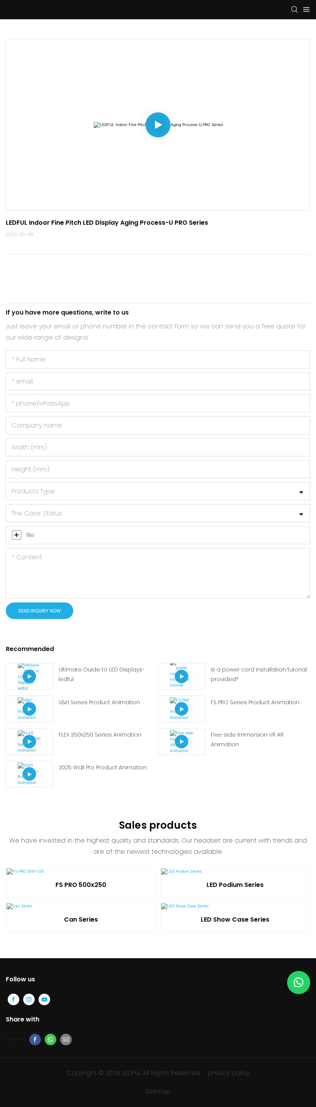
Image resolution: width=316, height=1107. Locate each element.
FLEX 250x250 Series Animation (100, 735)
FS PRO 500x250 (80, 884)
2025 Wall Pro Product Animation (103, 767)
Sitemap (158, 1091)
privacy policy (228, 1072)
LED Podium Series (235, 884)
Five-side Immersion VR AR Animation (247, 739)
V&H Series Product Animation (99, 702)
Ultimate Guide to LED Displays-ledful (102, 674)
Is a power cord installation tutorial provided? (259, 674)
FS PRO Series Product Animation (255, 702)
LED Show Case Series (235, 919)
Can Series (81, 919)
